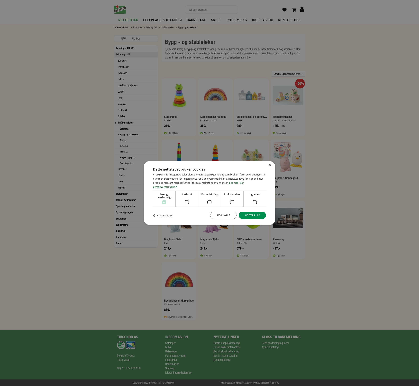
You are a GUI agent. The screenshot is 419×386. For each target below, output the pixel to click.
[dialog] (209, 193)
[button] (162, 215)
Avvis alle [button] (223, 215)
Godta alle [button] (252, 215)
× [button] (269, 165)
